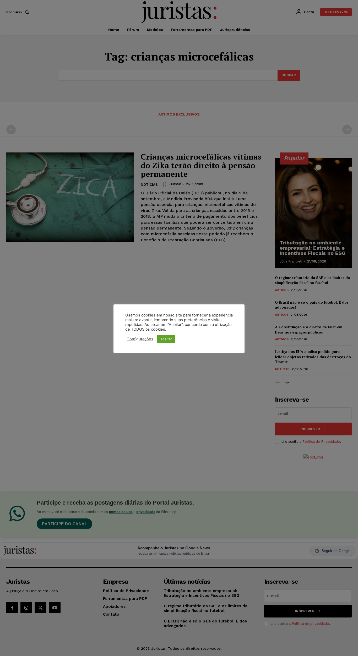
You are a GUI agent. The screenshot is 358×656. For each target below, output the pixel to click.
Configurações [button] (140, 339)
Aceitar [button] (166, 339)
